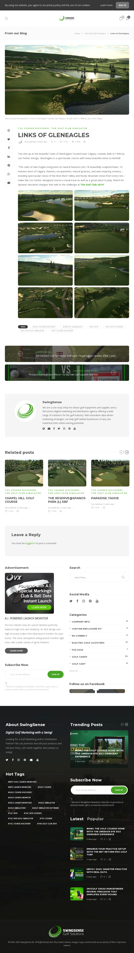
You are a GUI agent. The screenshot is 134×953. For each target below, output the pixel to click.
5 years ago (42, 141)
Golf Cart (100, 663)
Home (77, 33)
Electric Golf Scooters (100, 642)
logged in (30, 543)
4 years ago (65, 507)
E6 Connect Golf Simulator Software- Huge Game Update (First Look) (75, 355)
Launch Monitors (85, 371)
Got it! (122, 5)
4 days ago (92, 859)
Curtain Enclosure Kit (100, 628)
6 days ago (92, 899)
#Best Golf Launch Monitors (22, 782)
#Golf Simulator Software (45, 808)
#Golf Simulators (17, 808)
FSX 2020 (100, 649)
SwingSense (30, 141)
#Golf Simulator (46, 803)
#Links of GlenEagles (72, 327)
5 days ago (91, 876)
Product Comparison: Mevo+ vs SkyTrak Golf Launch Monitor (63, 374)
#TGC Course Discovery (62, 331)
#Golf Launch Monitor (19, 797)
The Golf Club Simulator (95, 33)
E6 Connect (100, 635)
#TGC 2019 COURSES (114, 327)
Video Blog (44, 352)
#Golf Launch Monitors (20, 803)
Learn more (106, 5)
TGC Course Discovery (34, 128)
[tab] (77, 818)
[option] (24, 485)
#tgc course (46, 818)
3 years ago (108, 504)
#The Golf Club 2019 (47, 824)
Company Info (100, 621)
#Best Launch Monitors (19, 787)
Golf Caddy (100, 656)
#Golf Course (44, 787)
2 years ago (22, 507)
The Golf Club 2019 (91, 184)
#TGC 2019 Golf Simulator (32, 331)
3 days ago (80, 761)
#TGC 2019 (94, 327)
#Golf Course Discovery (44, 327)
